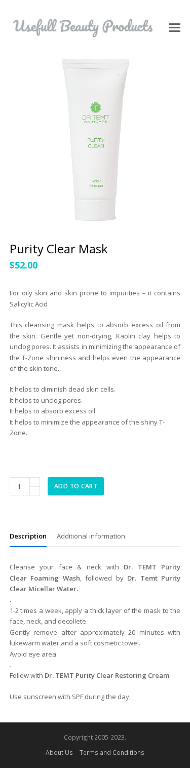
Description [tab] (28, 536)
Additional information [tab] (91, 536)
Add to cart (76, 486)
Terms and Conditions (112, 752)
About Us (59, 752)
